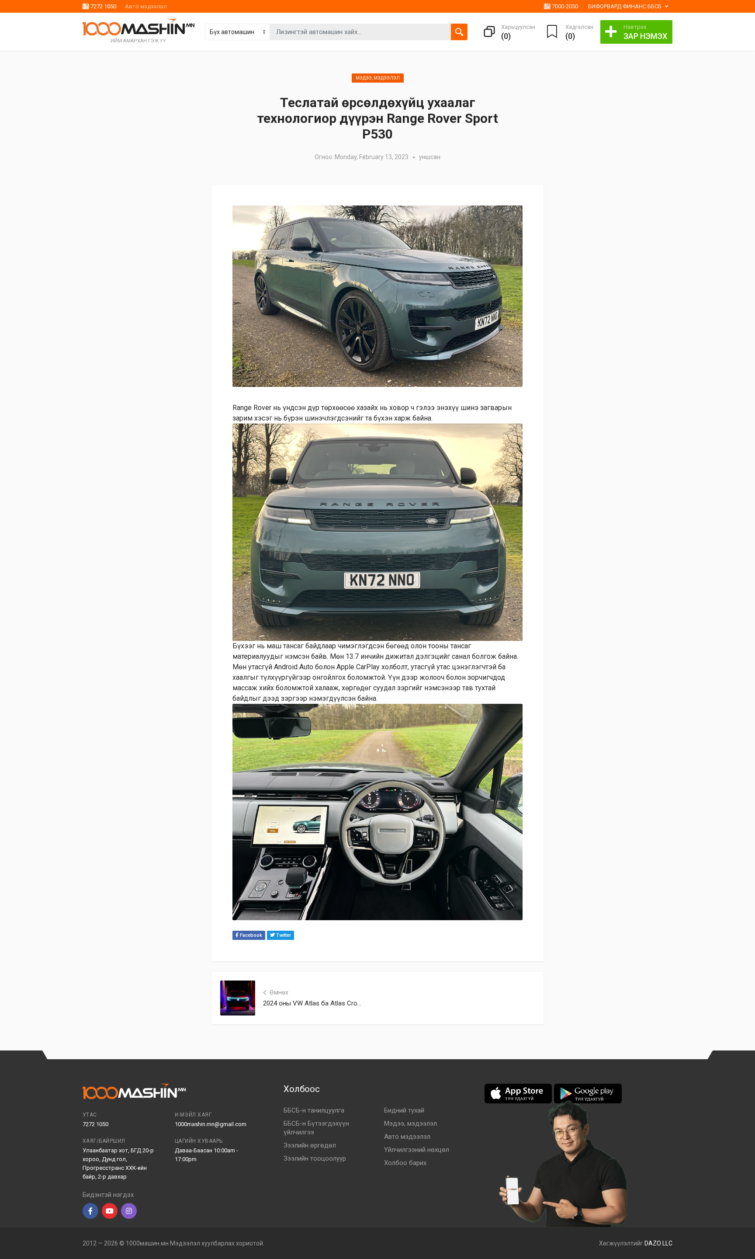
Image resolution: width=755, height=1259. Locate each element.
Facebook (250, 935)
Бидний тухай (404, 1110)
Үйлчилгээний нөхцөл (416, 1150)
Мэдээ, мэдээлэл (378, 78)
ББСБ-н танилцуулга (314, 1110)
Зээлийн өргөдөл (310, 1145)
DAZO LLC (658, 1243)
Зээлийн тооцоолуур (315, 1158)
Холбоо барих (405, 1163)
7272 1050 (102, 6)
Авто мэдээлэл (146, 6)
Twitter (283, 935)
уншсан (429, 156)
